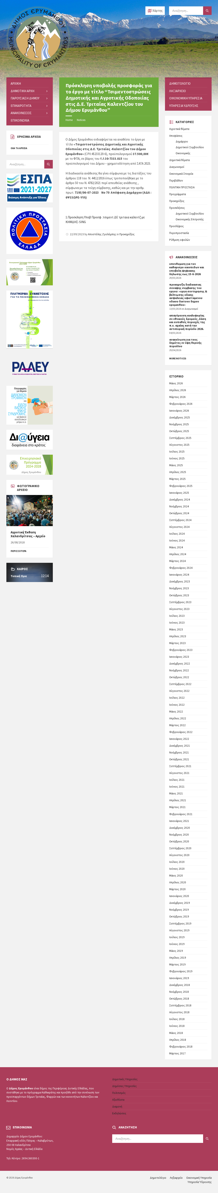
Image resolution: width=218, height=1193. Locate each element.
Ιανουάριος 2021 (179, 821)
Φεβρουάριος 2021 (180, 814)
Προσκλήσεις (177, 208)
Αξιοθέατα (118, 1100)
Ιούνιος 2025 (177, 458)
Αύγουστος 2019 (179, 930)
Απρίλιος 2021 (177, 800)
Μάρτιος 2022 (177, 725)
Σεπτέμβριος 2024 (180, 520)
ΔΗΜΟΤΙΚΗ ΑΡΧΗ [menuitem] (22, 91)
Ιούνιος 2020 (177, 869)
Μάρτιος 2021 (177, 807)
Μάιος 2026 (176, 383)
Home (69, 120)
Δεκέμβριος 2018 (179, 985)
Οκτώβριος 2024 (179, 513)
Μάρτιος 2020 (177, 889)
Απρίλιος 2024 (177, 554)
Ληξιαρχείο (176, 1178)
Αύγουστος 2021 (179, 773)
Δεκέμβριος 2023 (179, 581)
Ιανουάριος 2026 (179, 410)
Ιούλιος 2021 (177, 780)
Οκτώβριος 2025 (179, 431)
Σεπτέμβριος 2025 (180, 438)
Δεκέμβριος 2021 (179, 745)
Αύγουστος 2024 (179, 527)
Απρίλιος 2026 (177, 390)
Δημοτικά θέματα (179, 160)
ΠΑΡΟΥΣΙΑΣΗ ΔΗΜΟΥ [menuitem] (25, 98)
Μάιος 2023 (176, 629)
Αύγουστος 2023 (179, 609)
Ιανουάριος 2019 (179, 978)
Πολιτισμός (119, 1093)
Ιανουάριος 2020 (179, 896)
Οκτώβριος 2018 (179, 998)
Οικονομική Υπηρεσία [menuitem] (185, 98)
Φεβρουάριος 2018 (180, 1046)
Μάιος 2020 (176, 875)
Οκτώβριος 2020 (179, 841)
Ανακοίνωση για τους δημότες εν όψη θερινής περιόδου (185, 343)
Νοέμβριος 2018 (179, 992)
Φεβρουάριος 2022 (180, 732)
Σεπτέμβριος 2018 (180, 1005)
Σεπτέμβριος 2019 (180, 923)
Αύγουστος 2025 (179, 445)
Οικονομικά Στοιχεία (181, 174)
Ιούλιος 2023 (177, 616)
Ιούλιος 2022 (177, 698)
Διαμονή (117, 1106)
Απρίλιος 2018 (177, 1040)
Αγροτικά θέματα (179, 129)
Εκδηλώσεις (119, 1113)
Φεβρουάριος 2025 (180, 486)
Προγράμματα (177, 194)
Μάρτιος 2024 (177, 561)
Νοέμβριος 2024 (179, 506)
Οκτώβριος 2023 (179, 595)
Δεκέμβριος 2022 (179, 663)
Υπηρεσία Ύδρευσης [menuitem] (183, 106)
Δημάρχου (182, 141)
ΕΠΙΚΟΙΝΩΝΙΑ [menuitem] (20, 120)
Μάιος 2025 (176, 465)
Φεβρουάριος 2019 (180, 971)
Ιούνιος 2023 (177, 622)
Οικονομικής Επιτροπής (190, 219)
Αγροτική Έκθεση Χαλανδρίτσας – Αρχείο (28, 534)
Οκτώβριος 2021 (179, 759)
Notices (81, 120)
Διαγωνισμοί (176, 167)
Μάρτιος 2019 (177, 964)
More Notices (177, 358)
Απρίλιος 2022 (177, 718)
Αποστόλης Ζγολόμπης (102, 234)
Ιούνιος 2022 (177, 705)
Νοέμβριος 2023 (179, 588)
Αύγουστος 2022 (179, 691)
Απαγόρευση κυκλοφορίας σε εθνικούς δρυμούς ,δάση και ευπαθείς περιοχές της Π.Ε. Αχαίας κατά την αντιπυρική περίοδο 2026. (187, 322)
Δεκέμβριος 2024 (179, 499)
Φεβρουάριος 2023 (180, 650)
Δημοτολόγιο (158, 1178)
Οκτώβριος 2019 (179, 916)
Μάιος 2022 (176, 711)
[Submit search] (207, 10)
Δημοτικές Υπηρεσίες (125, 1079)
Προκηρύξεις (127, 234)
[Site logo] (38, 69)
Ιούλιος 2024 (177, 534)
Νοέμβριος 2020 (179, 834)
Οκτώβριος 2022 (179, 677)
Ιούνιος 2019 (177, 944)
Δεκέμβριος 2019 (179, 903)
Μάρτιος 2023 (177, 643)
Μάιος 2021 (176, 793)
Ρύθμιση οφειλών (179, 240)
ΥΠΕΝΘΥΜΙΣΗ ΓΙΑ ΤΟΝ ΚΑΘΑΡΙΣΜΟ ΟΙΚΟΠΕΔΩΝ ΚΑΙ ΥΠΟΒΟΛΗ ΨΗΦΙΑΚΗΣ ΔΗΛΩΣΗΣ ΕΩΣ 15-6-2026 (186, 269)
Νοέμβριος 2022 (179, 670)
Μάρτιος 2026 (177, 397)
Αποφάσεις (175, 136)
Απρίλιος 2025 (177, 472)
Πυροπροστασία (179, 233)
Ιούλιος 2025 (177, 451)
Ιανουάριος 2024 (179, 574)
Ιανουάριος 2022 (179, 739)
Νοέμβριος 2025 (179, 424)
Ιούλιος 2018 (177, 1019)
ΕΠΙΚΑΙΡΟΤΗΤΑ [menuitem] (21, 106)
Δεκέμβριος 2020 (179, 828)
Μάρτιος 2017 (177, 1053)
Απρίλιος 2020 (177, 882)
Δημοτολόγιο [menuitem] (180, 83)
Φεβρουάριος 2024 (180, 568)
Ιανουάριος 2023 (179, 657)
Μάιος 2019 (176, 951)
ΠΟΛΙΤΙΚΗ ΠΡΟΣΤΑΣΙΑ (182, 187)
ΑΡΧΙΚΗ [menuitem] (16, 83)
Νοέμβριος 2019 (179, 909)
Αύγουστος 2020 (179, 855)
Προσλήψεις (176, 226)
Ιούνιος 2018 (177, 1026)
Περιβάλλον (176, 180)
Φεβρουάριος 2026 (180, 404)
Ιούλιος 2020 (177, 862)
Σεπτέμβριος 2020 (180, 848)
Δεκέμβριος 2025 (179, 417)
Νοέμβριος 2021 (179, 752)
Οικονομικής (183, 153)
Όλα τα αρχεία (19, 148)
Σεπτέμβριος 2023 (180, 602)
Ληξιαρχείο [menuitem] (177, 91)
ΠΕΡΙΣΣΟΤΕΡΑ (18, 551)
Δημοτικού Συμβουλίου (190, 147)
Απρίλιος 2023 (177, 636)
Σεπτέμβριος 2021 (180, 766)
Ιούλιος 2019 (177, 937)
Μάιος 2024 (176, 547)
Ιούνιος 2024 (177, 540)
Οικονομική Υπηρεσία (199, 1178)
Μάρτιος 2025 (177, 479)
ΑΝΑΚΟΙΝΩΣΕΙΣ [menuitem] (21, 113)
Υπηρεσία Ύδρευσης (200, 1182)
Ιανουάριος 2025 (179, 493)
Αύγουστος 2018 (179, 1012)
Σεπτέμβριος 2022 (180, 684)
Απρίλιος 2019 (177, 957)
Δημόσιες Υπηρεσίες (124, 1086)
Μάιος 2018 (176, 1033)
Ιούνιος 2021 (177, 786)
